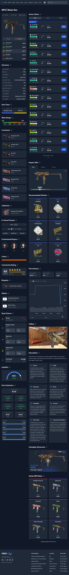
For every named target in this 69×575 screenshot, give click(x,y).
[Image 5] (51, 347)
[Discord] (3, 560)
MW (10, 124)
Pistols (5, 2)
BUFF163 (34, 87)
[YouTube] (10, 560)
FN (5, 124)
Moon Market (35, 95)
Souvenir (20, 38)
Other (40, 2)
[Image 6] (53, 347)
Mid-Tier (10, 2)
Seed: (11, 224)
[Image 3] (47, 347)
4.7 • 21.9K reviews (34, 82)
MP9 (24, 74)
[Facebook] (8, 560)
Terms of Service (53, 563)
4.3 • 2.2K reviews (34, 142)
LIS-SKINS (34, 147)
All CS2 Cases (63, 561)
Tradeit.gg (34, 78)
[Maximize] (65, 171)
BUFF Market (35, 69)
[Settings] (44, 2)
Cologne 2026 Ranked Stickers (38, 556)
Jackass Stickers (35, 561)
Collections (30, 2)
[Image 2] (45, 347)
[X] (5, 560)
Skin (24, 69)
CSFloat (34, 60)
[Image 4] (49, 347)
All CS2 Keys (63, 563)
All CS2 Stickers (63, 558)
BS (24, 124)
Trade (61, 18)
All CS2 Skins (63, 556)
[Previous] (3, 225)
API (50, 556)
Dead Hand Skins (35, 571)
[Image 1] (43, 347)
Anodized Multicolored (20, 80)
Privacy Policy (52, 566)
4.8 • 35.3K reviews (34, 56)
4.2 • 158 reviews (33, 134)
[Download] (31, 346)
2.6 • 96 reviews (33, 90)
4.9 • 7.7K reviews (34, 151)
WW (19, 124)
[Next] (25, 225)
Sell (48, 18)
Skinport (34, 52)
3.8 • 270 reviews (34, 99)
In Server (14, 15)
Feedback (51, 558)
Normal (8, 38)
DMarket (34, 43)
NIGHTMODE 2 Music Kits (36, 568)
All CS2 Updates (63, 571)
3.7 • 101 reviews (33, 125)
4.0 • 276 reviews (34, 116)
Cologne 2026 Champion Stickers (38, 563)
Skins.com (34, 121)
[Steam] (13, 560)
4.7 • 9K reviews (33, 28)
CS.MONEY (35, 25)
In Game (6, 15)
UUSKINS (34, 130)
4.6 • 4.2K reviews (34, 38)
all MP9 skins (52, 541)
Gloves (21, 2)
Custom (22, 233)
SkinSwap (34, 139)
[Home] (3, 2)
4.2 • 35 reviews (33, 108)
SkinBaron (34, 34)
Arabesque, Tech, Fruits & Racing (38, 558)
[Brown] (14, 260)
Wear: (9, 229)
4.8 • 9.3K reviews (34, 64)
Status (50, 561)
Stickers (36, 2)
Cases (25, 2)
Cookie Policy (52, 568)
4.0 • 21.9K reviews (34, 47)
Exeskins (34, 104)
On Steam (23, 15)
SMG (24, 72)
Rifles (14, 2)
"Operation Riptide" (21, 99)
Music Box (23, 77)
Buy (35, 18)
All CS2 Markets (63, 568)
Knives (17, 2)
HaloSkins (34, 113)
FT (14, 124)
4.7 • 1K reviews (33, 73)
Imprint (50, 571)
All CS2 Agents (63, 566)
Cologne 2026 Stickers (36, 566)
